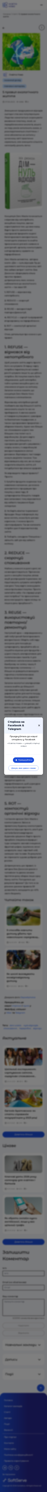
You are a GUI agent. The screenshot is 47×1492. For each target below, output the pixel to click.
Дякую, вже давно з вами (23, 768)
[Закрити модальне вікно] (39, 725)
